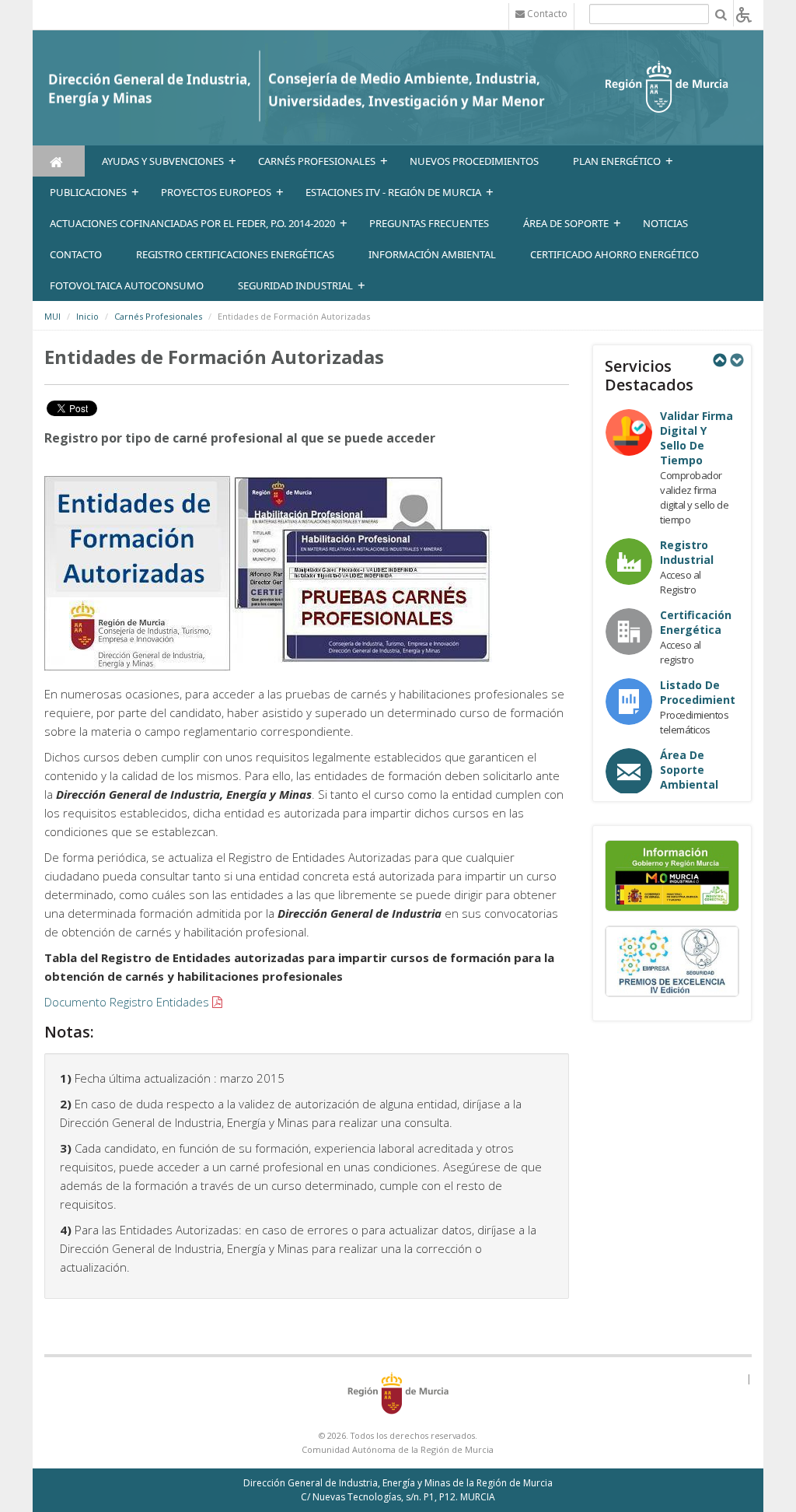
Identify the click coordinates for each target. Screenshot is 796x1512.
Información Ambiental (432, 254)
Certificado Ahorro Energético (614, 254)
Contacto (76, 254)
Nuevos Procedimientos (474, 161)
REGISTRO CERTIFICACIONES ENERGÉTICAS (235, 254)
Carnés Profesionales (316, 161)
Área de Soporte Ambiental (689, 769)
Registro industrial (687, 552)
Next (736, 360)
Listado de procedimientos (704, 692)
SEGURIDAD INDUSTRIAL (295, 285)
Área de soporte (566, 223)
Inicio (87, 316)
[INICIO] (59, 161)
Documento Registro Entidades (126, 1002)
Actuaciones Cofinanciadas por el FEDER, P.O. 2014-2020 (192, 223)
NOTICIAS (665, 223)
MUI (52, 316)
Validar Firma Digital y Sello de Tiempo (696, 437)
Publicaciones (88, 192)
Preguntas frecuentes (429, 223)
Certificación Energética (695, 622)
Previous (719, 360)
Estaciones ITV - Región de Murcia (393, 192)
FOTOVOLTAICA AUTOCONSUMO (127, 285)
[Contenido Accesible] (744, 13)
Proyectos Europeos (216, 192)
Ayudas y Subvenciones (163, 161)
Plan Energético (617, 161)
